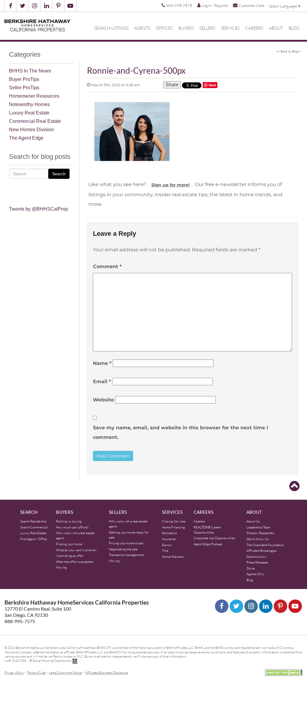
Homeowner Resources (34, 96)
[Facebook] (221, 606)
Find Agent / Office (33, 539)
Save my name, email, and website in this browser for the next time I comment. (180, 432)
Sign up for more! (170, 185)
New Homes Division (31, 129)
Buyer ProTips (24, 79)
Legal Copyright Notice (65, 672)
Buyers (186, 28)
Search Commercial (34, 527)
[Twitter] (236, 606)
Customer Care (251, 5)
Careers (254, 28)
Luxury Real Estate (29, 112)
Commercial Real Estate (35, 121)
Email (102, 381)
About (276, 28)
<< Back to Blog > (288, 51)
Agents (142, 28)
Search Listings (111, 28)
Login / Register (215, 5)
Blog (294, 28)
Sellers (207, 28)
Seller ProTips (24, 87)
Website (103, 400)
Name (102, 363)
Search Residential (33, 521)
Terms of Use (36, 672)
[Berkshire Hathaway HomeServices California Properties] (37, 25)
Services (230, 28)
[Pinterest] (280, 606)
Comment (107, 266)
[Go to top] (294, 486)
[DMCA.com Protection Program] (284, 672)
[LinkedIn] (266, 606)
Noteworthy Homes (29, 104)
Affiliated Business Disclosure (106, 672)
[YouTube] (295, 606)
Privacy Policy (14, 672)
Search (59, 173)
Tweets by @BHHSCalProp (38, 209)
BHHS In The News (30, 70)
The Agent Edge (26, 138)
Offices (164, 28)
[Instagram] (251, 606)
